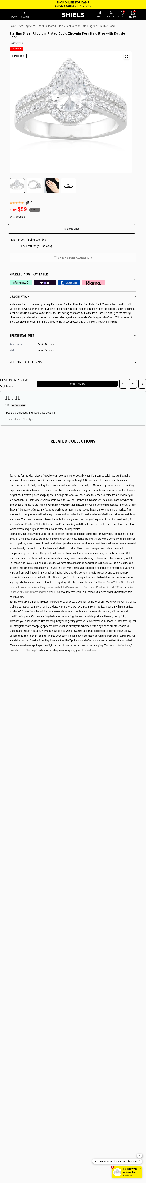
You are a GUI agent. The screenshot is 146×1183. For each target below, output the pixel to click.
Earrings (31, 650)
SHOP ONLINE (66, 2)
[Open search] (123, 384)
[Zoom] (126, 56)
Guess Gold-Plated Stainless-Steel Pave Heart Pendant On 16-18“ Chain (84, 587)
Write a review (77, 384)
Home (13, 26)
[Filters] (133, 384)
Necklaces (15, 650)
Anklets (126, 645)
